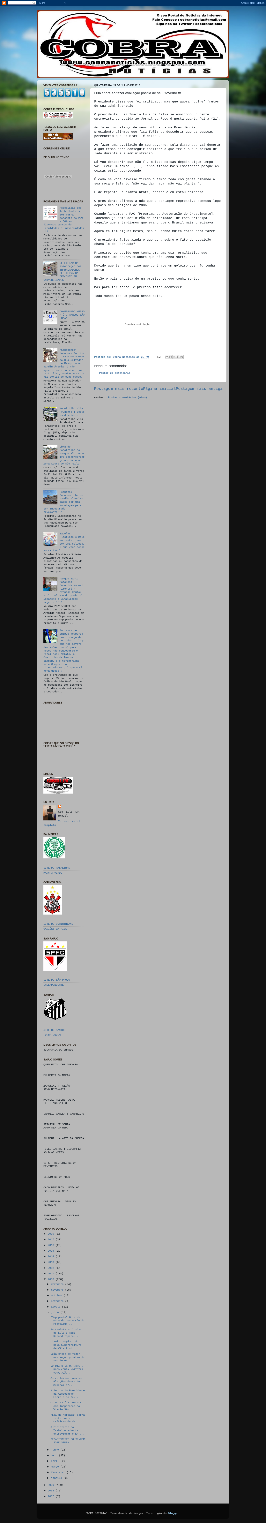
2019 (51, 1233)
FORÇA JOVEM (52, 1035)
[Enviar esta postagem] (159, 356)
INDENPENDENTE (53, 984)
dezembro (58, 1284)
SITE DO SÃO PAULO (56, 979)
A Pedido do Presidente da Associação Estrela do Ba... (67, 1394)
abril (55, 1461)
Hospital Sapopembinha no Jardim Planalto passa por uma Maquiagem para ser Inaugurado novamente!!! (63, 502)
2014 (51, 1256)
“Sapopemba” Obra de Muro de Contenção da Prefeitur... (67, 1321)
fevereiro (59, 1472)
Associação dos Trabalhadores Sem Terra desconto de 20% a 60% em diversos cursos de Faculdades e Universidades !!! (63, 219)
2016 (51, 1245)
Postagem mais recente (118, 389)
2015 (51, 1250)
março (55, 1466)
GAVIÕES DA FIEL (55, 928)
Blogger (173, 1513)
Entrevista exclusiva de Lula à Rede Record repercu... (66, 1333)
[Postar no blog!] (171, 357)
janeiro (57, 1478)
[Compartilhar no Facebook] (178, 357)
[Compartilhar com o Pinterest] (182, 357)
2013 (51, 1262)
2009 (51, 1485)
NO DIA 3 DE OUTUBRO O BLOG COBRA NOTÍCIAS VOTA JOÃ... (66, 1369)
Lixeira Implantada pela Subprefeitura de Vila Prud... (65, 1345)
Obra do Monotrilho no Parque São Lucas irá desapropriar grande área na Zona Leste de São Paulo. (64, 455)
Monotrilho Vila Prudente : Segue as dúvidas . (72, 412)
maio (55, 1455)
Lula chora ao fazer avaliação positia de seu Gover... (67, 1357)
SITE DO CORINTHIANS (58, 923)
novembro (58, 1289)
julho (55, 1312)
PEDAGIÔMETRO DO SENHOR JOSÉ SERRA (67, 1441)
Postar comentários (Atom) (127, 397)
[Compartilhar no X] (174, 357)
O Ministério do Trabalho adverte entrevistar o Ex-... (67, 1431)
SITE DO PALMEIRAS (56, 867)
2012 (51, 1268)
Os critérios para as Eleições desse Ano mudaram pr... (66, 1382)
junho (55, 1449)
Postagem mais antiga (199, 389)
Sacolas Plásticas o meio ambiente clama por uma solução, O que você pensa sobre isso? (64, 542)
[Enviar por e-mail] (167, 357)
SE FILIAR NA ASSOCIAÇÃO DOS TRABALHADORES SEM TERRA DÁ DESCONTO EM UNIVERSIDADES (62, 271)
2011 (51, 1273)
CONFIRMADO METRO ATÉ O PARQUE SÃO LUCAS (72, 315)
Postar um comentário (114, 372)
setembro (58, 1301)
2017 (51, 1239)
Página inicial (159, 389)
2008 (51, 1490)
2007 (51, 1496)
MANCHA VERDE (52, 872)
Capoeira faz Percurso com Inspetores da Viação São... (66, 1406)
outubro (57, 1295)
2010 (51, 1279)
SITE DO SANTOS (54, 1030)
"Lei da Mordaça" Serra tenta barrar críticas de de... (67, 1418)
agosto (56, 1306)
